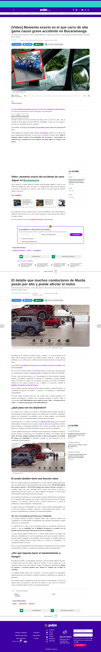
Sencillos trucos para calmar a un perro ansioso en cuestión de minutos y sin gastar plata (76, 265)
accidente (44, 133)
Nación (10, 13)
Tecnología (39, 13)
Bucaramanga (31, 180)
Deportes (29, 13)
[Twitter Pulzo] (76, 10)
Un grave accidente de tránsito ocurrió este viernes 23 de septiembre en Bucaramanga (38, 109)
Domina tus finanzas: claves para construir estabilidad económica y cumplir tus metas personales (27, 265)
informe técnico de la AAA (49, 422)
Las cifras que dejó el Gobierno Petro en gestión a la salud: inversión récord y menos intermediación (77, 456)
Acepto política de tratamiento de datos (29, 241)
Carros (29, 250)
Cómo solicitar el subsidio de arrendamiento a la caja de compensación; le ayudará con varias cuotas (60, 265)
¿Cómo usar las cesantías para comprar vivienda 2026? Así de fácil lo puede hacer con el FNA (43, 265)
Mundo (48, 13)
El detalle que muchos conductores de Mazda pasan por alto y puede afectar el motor (77, 435)
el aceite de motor (35, 373)
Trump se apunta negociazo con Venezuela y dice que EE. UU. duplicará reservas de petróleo (77, 181)
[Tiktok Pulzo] (80, 10)
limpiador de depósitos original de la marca (24, 385)
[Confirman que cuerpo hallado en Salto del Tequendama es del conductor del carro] (40, 203)
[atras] (60, 203)
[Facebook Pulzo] (73, 10)
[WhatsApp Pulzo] (88, 10)
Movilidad (31, 603)
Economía (58, 13)
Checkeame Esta (67, 13)
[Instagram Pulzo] (85, 10)
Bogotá (20, 13)
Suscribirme (80, 645)
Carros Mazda (23, 603)
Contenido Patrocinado (21, 293)
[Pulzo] (45, 10)
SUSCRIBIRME (76, 234)
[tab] (34, 256)
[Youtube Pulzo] (82, 10)
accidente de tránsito (36, 219)
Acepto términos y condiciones (28, 238)
